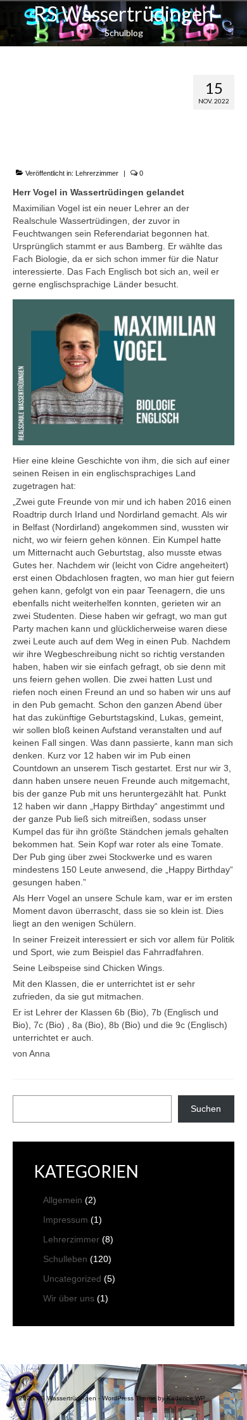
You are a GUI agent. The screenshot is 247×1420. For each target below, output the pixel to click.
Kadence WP (186, 1398)
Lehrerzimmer (96, 173)
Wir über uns (68, 1298)
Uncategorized (72, 1278)
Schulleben (65, 1259)
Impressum (65, 1220)
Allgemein (62, 1200)
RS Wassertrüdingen (123, 13)
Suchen (206, 1109)
